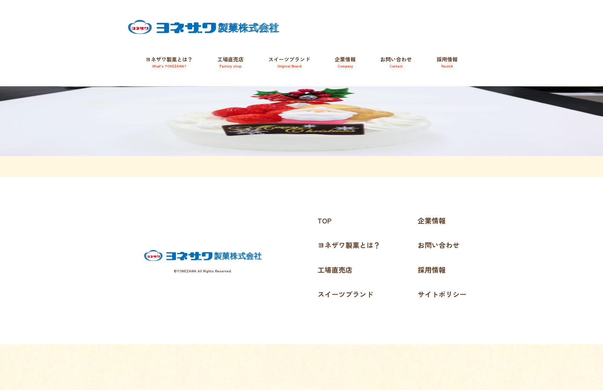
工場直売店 (230, 62)
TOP (325, 220)
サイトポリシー (442, 294)
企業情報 (345, 62)
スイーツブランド (345, 294)
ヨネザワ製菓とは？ (169, 62)
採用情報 (447, 62)
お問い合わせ (396, 62)
